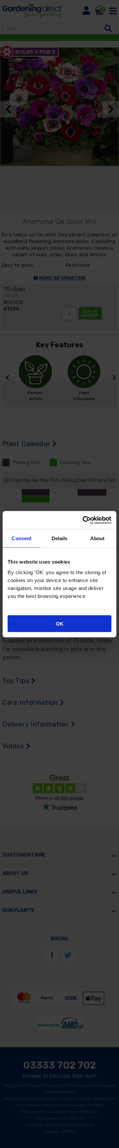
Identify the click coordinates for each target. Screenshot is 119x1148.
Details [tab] (60, 538)
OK (59, 623)
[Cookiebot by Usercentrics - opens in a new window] (84, 520)
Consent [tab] (21, 538)
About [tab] (97, 538)
